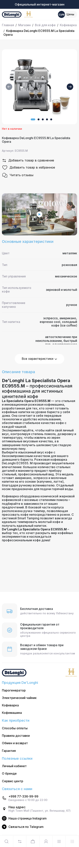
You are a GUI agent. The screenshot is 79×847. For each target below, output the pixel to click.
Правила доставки (16, 736)
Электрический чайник (19, 698)
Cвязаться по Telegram (26, 827)
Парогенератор (14, 690)
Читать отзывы (21, 175)
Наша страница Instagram (27, 818)
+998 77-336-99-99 (23, 796)
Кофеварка (68, 25)
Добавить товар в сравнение (31, 160)
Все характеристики (38, 359)
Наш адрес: (17, 807)
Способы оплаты (15, 728)
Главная (8, 25)
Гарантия (9, 751)
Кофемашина (12, 713)
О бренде (9, 773)
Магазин (24, 25)
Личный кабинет (14, 766)
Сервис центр (12, 781)
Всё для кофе (45, 25)
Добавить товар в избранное (32, 167)
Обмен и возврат (15, 743)
